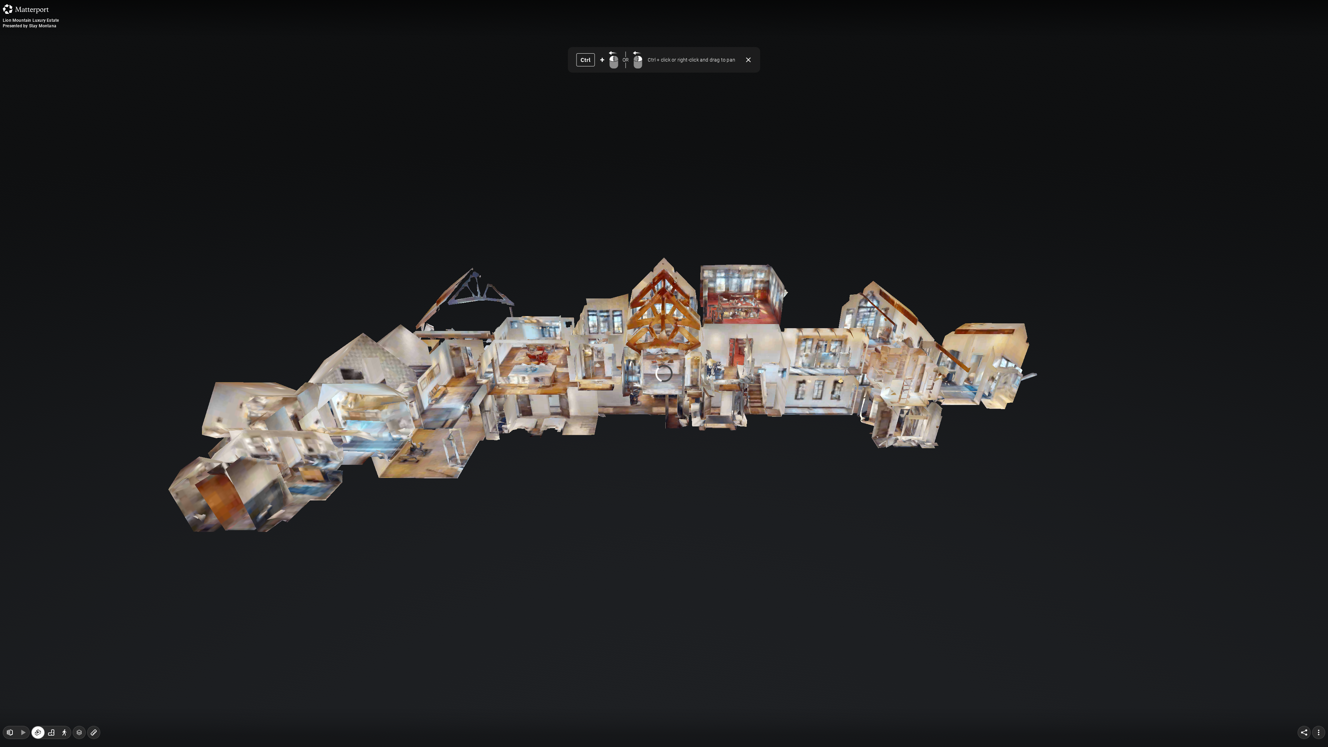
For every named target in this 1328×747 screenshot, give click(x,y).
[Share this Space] (1304, 732)
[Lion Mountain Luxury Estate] (664, 373)
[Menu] (1318, 732)
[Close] (748, 59)
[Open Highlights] (9, 732)
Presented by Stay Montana (29, 26)
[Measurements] (93, 732)
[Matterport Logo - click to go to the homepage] (25, 9)
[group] (51, 732)
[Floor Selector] (79, 732)
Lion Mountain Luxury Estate (31, 20)
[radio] (38, 732)
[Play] (23, 732)
